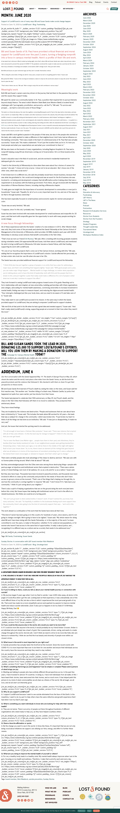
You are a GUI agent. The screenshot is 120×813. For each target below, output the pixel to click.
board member (11, 779)
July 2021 (86, 130)
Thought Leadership (90, 227)
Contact (114, 2)
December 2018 (89, 172)
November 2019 (89, 159)
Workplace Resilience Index (93, 235)
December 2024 (89, 42)
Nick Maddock (22, 779)
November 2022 (89, 95)
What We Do (50, 792)
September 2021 (89, 124)
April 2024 (87, 58)
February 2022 (88, 119)
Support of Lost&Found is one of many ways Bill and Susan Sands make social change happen (36, 21)
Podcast (98, 2)
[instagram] (22, 800)
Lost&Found (26, 24)
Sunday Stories (48, 779)
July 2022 (86, 106)
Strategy (86, 221)
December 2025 (89, 23)
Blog (90, 2)
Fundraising (41, 24)
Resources (54, 9)
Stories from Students (91, 216)
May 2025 (87, 31)
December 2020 (89, 140)
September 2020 (89, 145)
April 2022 (87, 114)
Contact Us (68, 799)
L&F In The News (89, 200)
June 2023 (87, 79)
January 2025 (88, 39)
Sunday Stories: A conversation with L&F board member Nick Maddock (27, 541)
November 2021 (89, 122)
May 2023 (87, 82)
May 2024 (87, 55)
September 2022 (89, 100)
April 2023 (87, 84)
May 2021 (87, 135)
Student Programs (89, 224)
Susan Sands (27, 536)
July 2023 (86, 76)
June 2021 (87, 132)
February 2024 (88, 63)
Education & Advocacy (91, 192)
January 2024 (88, 66)
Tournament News (89, 229)
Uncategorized (42, 545)
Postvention (87, 208)
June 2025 (87, 28)
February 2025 (88, 36)
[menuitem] (32, 9)
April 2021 (87, 137)
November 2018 (89, 175)
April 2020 (87, 156)
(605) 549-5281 (23, 796)
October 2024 (88, 44)
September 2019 (89, 161)
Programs (42, 9)
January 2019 (88, 169)
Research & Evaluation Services (94, 211)
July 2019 (86, 167)
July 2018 (86, 177)
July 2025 (86, 26)
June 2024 (87, 52)
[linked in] (28, 800)
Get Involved (68, 9)
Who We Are (50, 788)
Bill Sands (9, 536)
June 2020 (87, 151)
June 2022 (87, 108)
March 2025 (87, 34)
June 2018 (87, 180)
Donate (114, 9)
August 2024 (88, 50)
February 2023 (88, 90)
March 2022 (87, 116)
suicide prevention (35, 779)
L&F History (87, 198)
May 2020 (87, 153)
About (31, 9)
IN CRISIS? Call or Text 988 (76, 2)
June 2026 (87, 18)
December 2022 (89, 92)
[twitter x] (25, 800)
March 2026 (87, 21)
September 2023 (89, 71)
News (85, 203)
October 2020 (88, 143)
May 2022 (87, 111)
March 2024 (87, 60)
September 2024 (89, 47)
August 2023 (88, 74)
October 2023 (88, 68)
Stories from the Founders (93, 219)
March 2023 (87, 87)
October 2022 (88, 98)
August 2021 (88, 127)
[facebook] (18, 800)
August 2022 (88, 103)
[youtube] (32, 800)
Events (105, 2)
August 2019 (88, 164)
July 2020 (86, 148)
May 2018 (87, 183)
